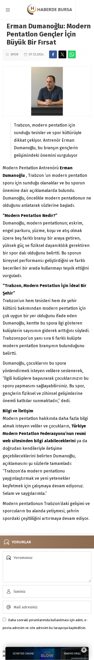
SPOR (14, 54)
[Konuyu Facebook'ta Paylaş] (53, 54)
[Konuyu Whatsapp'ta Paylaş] (72, 54)
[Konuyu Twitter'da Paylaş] (62, 54)
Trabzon (36, 175)
